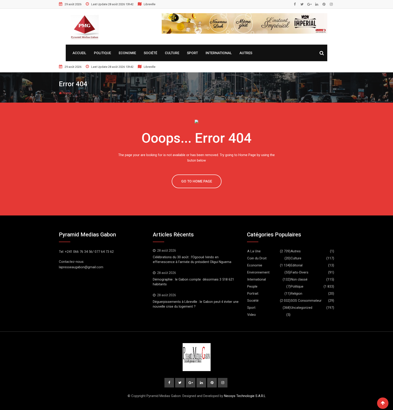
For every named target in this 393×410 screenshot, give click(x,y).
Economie (127, 53)
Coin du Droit (257, 258)
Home (66, 93)
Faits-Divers (299, 272)
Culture (172, 53)
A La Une (254, 251)
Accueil (79, 53)
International (219, 53)
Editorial (296, 265)
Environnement (258, 272)
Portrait (252, 293)
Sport (192, 53)
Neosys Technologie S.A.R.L (245, 396)
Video (251, 315)
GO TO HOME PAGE (196, 181)
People (252, 286)
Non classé (299, 279)
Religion (296, 293)
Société (150, 53)
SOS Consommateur (306, 301)
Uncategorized (301, 308)
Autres (245, 53)
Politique (102, 53)
